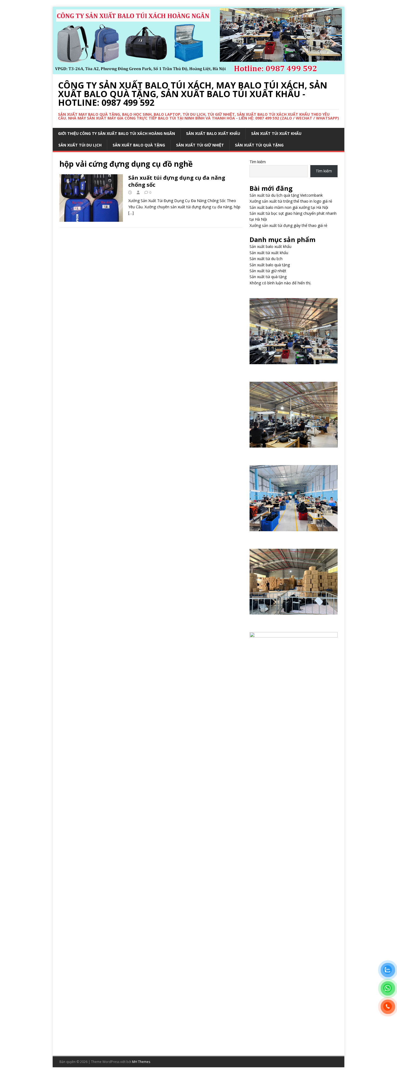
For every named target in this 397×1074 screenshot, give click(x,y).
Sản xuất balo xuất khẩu (213, 133)
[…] (131, 212)
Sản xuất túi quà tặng (259, 145)
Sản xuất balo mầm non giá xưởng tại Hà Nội (289, 207)
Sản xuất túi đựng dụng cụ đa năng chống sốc (176, 181)
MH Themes (141, 1061)
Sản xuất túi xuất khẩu (276, 133)
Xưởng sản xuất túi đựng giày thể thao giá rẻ (288, 225)
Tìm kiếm (258, 161)
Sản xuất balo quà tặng (139, 145)
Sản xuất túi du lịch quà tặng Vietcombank (286, 195)
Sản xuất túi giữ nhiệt (200, 145)
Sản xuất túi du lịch (80, 145)
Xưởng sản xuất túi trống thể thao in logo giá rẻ (291, 201)
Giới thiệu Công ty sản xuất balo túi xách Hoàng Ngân (116, 133)
